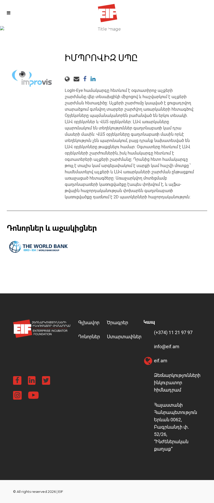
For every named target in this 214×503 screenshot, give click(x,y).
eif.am (160, 360)
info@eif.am (166, 346)
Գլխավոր (88, 322)
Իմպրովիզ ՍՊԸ (101, 58)
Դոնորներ (89, 336)
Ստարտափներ (124, 336)
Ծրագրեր (117, 322)
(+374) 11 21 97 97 (173, 332)
